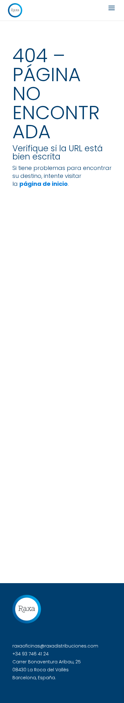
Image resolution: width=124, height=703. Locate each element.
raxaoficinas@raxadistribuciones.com (55, 646)
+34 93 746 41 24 (30, 654)
